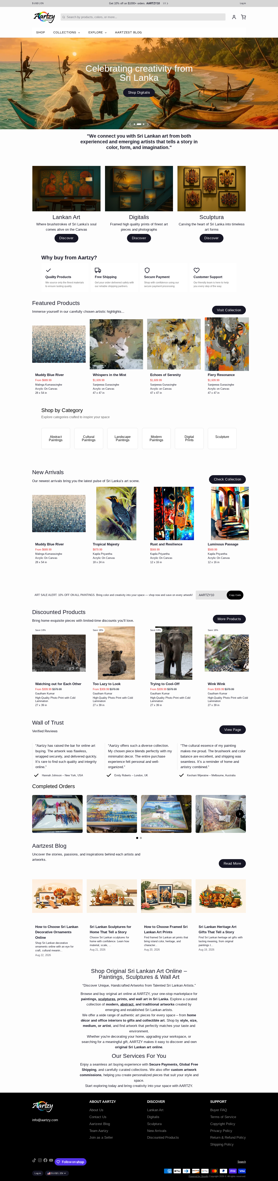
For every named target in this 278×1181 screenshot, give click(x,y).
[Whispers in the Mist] (116, 344)
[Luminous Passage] (231, 513)
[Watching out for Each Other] (59, 653)
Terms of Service (223, 1117)
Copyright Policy (222, 1124)
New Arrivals (156, 1131)
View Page (232, 730)
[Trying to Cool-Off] (174, 653)
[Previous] (130, 124)
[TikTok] (34, 1162)
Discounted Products (163, 1137)
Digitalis (153, 1117)
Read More (232, 863)
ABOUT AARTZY (102, 1102)
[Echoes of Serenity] (174, 344)
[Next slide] (241, 323)
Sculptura (154, 1124)
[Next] (148, 124)
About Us (96, 1110)
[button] (59, 365)
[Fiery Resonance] (231, 344)
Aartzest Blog (99, 1124)
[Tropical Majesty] (116, 513)
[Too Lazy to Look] (116, 653)
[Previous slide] (229, 323)
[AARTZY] (44, 17)
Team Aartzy (98, 1131)
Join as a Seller (101, 1137)
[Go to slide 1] (137, 838)
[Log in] (232, 17)
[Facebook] (45, 1162)
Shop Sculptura (139, 92)
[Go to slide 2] (141, 838)
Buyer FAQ (218, 1110)
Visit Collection (229, 310)
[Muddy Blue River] (59, 344)
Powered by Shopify (198, 1176)
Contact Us (97, 1117)
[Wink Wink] (231, 653)
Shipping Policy (222, 1144)
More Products (229, 619)
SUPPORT (218, 1102)
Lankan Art (155, 1110)
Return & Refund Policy (228, 1137)
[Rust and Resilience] (174, 513)
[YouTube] (51, 1162)
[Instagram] (40, 1162)
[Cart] (242, 17)
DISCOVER (156, 1102)
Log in (243, 3)
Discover (66, 238)
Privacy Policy (221, 1131)
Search (242, 1161)
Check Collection (227, 479)
